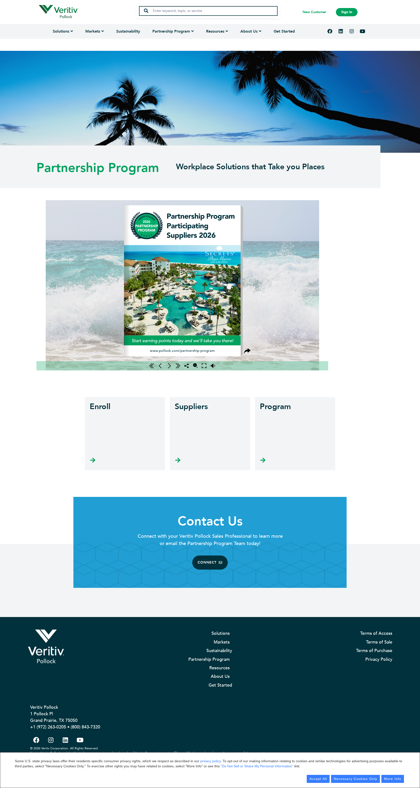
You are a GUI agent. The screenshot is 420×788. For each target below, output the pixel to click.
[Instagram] (352, 31)
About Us (249, 31)
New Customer (314, 12)
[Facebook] (330, 31)
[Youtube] (363, 31)
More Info (392, 779)
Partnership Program (171, 31)
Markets (92, 31)
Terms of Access (376, 633)
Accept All (318, 779)
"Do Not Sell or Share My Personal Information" (257, 766)
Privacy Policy (378, 659)
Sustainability (128, 31)
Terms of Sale (379, 642)
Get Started (284, 31)
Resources (215, 31)
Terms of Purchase (374, 651)
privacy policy (210, 761)
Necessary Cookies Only (355, 779)
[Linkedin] (341, 31)
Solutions (61, 31)
